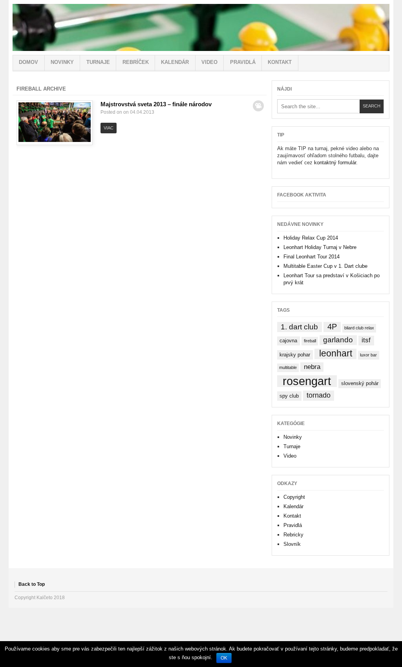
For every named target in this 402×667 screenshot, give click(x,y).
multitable (288, 367)
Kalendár (175, 62)
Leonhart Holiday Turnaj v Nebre (319, 247)
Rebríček (135, 62)
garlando (338, 340)
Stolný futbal (201, 27)
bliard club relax (359, 327)
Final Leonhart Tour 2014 (311, 257)
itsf (366, 340)
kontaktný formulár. (336, 162)
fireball (310, 340)
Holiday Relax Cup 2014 (310, 238)
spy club (289, 396)
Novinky (62, 62)
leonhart (335, 354)
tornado (319, 395)
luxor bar (368, 355)
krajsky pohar (295, 355)
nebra (312, 367)
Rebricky (293, 535)
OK (224, 658)
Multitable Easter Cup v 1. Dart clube (325, 266)
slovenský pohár (359, 383)
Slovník (292, 544)
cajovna (288, 340)
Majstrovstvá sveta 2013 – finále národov (156, 104)
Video (209, 62)
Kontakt (280, 62)
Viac (108, 127)
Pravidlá (243, 62)
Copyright (294, 497)
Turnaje (98, 62)
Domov (28, 62)
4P (332, 326)
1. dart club (299, 327)
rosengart (307, 381)
